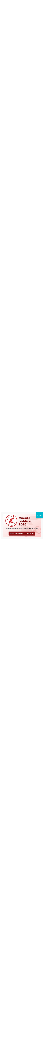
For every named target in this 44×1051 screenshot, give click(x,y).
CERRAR (39, 515)
